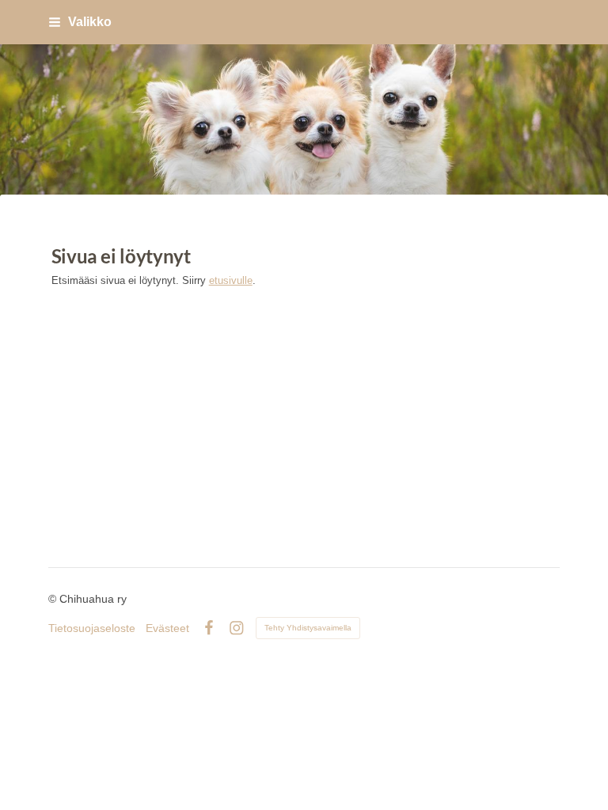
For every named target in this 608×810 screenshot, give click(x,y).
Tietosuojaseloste (91, 628)
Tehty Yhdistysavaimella (308, 627)
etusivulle (231, 280)
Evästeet (167, 628)
